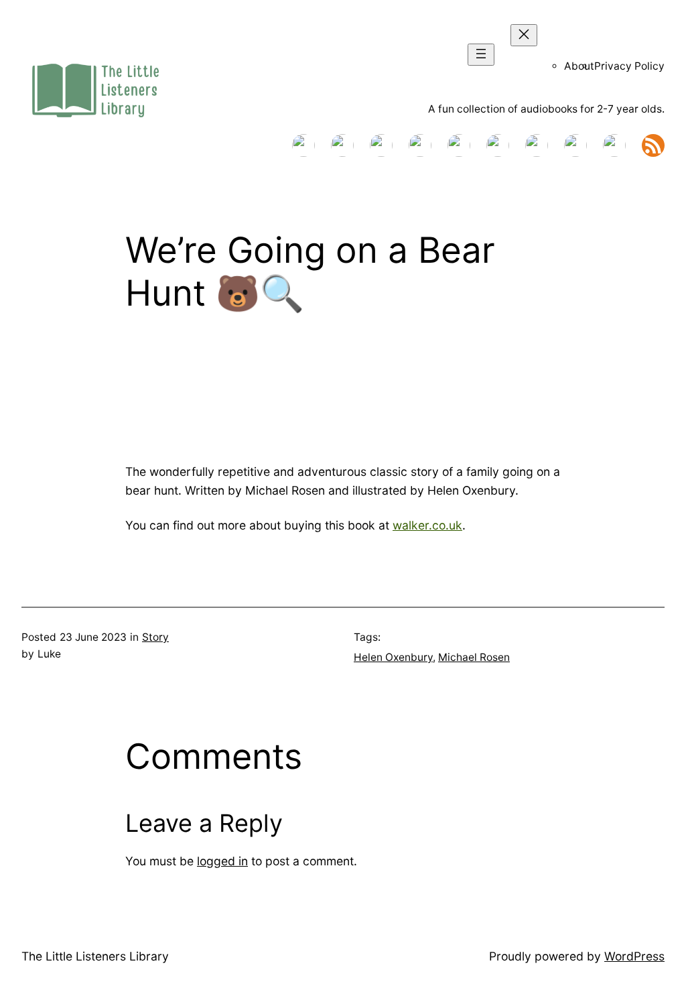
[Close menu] (523, 35)
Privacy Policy (629, 66)
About (579, 66)
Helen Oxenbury (393, 657)
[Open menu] (481, 55)
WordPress (634, 956)
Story (155, 637)
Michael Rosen (474, 657)
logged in (222, 861)
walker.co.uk (427, 525)
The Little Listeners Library (95, 956)
